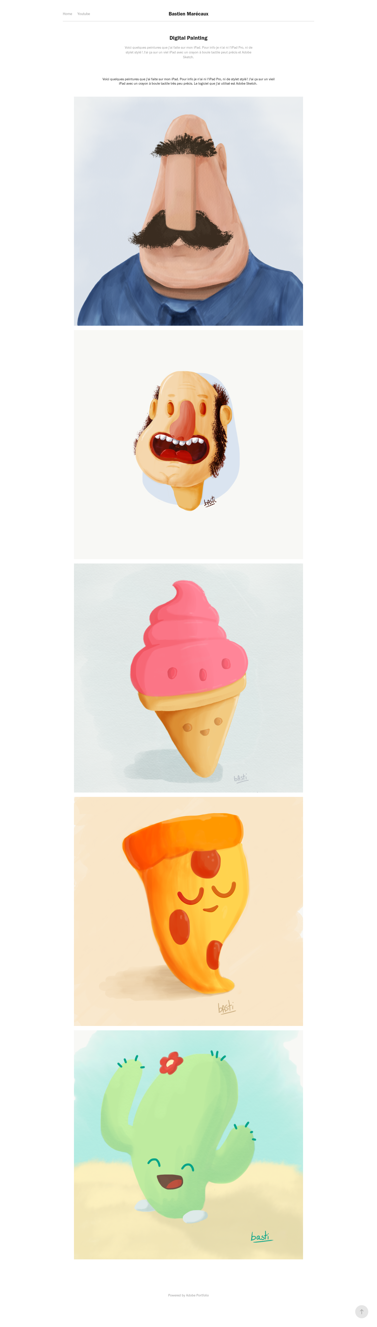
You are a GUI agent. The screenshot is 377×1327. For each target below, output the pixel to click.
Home (67, 14)
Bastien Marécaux (188, 14)
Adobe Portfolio (197, 1295)
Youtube (83, 14)
